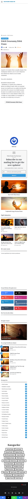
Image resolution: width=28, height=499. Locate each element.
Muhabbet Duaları (6, 386)
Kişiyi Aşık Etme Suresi (20, 227)
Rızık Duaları (5, 393)
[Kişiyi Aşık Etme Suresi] (21, 222)
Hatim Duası (5, 434)
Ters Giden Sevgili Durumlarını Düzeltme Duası (6, 228)
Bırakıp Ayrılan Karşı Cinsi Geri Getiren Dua (6, 242)
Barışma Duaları (5, 416)
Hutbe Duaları (5, 428)
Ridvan (4, 47)
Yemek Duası (5, 418)
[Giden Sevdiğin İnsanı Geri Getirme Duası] (21, 237)
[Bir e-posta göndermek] (6, 47)
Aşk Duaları (4, 391)
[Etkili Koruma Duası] (5, 355)
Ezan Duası (4, 432)
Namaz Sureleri (5, 402)
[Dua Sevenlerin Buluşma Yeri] (9, 1)
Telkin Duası (5, 425)
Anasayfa (4, 35)
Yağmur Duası (5, 421)
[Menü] (2, 2)
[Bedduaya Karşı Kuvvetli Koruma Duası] (5, 349)
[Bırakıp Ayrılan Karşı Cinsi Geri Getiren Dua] (7, 237)
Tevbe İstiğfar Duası (6, 423)
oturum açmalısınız (15, 253)
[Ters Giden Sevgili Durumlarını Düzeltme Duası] (7, 222)
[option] (14, 332)
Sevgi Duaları (5, 400)
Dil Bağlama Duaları (6, 414)
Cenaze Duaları (5, 409)
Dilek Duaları (10, 35)
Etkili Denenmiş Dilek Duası (14, 102)
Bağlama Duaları (5, 407)
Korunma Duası (6, 338)
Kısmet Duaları (5, 398)
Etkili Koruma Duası (15, 353)
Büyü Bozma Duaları (6, 389)
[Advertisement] (14, 20)
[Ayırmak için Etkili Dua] (5, 374)
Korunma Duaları (6, 405)
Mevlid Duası (5, 437)
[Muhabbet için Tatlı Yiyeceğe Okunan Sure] (5, 368)
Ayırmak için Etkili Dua (15, 372)
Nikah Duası (4, 430)
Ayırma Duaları (5, 411)
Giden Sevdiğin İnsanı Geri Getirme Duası (20, 242)
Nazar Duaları (5, 395)
